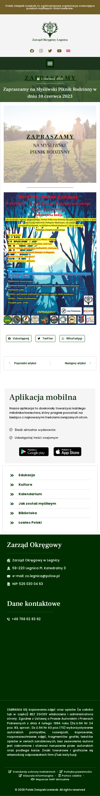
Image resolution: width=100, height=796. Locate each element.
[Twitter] (50, 51)
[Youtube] (59, 51)
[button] (50, 63)
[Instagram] (41, 51)
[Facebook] (32, 51)
